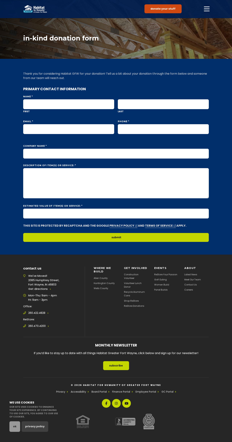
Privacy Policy (121, 226)
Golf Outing (160, 279)
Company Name (35, 146)
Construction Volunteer (131, 276)
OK (14, 426)
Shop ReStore (131, 300)
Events (160, 268)
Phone (123, 121)
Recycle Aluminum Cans (134, 293)
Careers (188, 289)
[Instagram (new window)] (116, 403)
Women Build (161, 284)
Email (28, 121)
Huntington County (104, 283)
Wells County (101, 288)
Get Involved (135, 268)
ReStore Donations (134, 305)
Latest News (190, 274)
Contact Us (190, 284)
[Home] (35, 9)
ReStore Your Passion (165, 274)
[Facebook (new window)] (106, 403)
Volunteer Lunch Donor (133, 285)
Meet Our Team (192, 279)
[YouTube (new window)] (126, 403)
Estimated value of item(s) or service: (52, 205)
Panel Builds (161, 289)
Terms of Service (159, 226)
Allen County (101, 278)
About (190, 268)
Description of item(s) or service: (49, 165)
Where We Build (102, 269)
